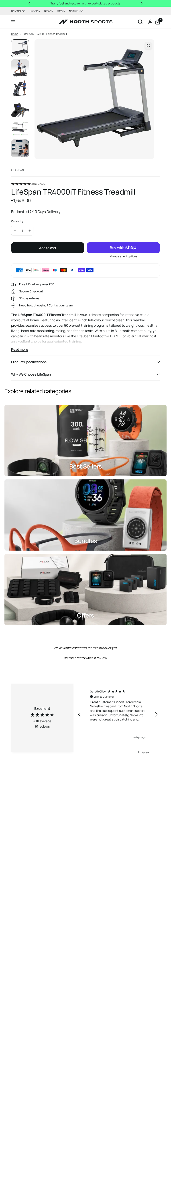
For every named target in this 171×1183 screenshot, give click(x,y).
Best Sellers (18, 11)
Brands (48, 11)
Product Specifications (29, 362)
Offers (61, 11)
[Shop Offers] (85, 589)
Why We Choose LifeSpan (31, 374)
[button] (85, 184)
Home (14, 34)
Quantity (17, 221)
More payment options (123, 256)
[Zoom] (148, 45)
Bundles (35, 11)
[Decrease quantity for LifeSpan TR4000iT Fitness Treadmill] (14, 230)
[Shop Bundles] (85, 515)
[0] (156, 21)
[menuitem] (19, 11)
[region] (117, 714)
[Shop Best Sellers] (85, 440)
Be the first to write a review (85, 658)
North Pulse (76, 11)
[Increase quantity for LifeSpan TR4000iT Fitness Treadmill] (29, 230)
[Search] (140, 21)
